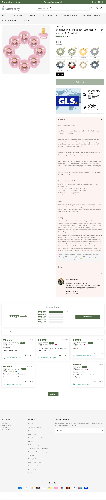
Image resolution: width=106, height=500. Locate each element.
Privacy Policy (32, 469)
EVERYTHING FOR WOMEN (90, 15)
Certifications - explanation (36, 445)
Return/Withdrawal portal (35, 438)
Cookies (30, 473)
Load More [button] (53, 394)
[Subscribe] (102, 430)
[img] (7, 340)
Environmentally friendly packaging (38, 452)
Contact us (31, 424)
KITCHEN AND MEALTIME (48, 15)
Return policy (32, 434)
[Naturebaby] (11, 8)
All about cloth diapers (34, 462)
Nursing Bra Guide (33, 459)
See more (60, 74)
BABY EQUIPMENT (17, 15)
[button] (101, 8)
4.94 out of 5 (23, 316)
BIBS (61, 26)
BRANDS (26, 21)
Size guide (31, 455)
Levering (30, 431)
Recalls (30, 441)
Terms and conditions (34, 427)
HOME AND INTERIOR (69, 15)
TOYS (31, 15)
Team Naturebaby (33, 466)
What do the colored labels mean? (38, 448)
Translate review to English (13, 358)
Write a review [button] (87, 317)
